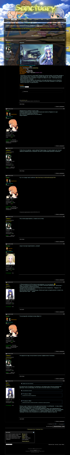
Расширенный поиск (61, 21)
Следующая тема (39, 429)
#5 (63, 216)
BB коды (24, 434)
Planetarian (36, 35)
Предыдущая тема (31, 429)
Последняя (61, 33)
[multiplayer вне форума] (8, 49)
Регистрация (60, 24)
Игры (42, 19)
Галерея (19, 19)
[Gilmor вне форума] (10, 294)
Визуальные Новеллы (24, 25)
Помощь (54, 24)
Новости (8, 19)
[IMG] (23, 436)
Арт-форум (13, 25)
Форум (14, 19)
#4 (63, 175)
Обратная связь (51, 444)
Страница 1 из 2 (51, 33)
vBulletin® (35, 450)
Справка (14, 21)
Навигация (25, 21)
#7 (63, 282)
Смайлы (23, 435)
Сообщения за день (9, 21)
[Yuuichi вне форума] (12, 125)
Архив (60, 444)
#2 (63, 108)
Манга (31, 19)
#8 (63, 314)
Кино (48, 19)
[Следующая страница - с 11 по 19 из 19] (58, 33)
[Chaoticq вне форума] (10, 259)
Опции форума (19, 21)
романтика (35, 67)
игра (26, 100)
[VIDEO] (23, 438)
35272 (12, 137)
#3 (63, 148)
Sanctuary (57, 444)
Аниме (25, 19)
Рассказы (36, 19)
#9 (63, 353)
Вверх (63, 426)
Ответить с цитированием (60, 106)
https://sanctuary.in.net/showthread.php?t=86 (45, 177)
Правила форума (25, 441)
